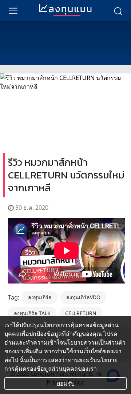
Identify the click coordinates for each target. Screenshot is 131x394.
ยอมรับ (66, 383)
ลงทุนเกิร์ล (40, 297)
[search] (118, 10)
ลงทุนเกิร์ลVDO (83, 297)
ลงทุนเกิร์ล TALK (32, 313)
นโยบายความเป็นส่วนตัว (94, 342)
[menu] (13, 10)
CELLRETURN (80, 313)
